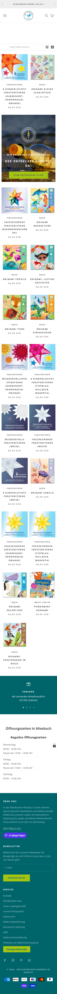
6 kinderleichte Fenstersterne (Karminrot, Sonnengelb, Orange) (14, 96)
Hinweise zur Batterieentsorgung (20, 942)
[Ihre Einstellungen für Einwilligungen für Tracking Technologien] (54, 745)
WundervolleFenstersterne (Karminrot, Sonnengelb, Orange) (14, 385)
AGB (5, 932)
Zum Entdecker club (28, 175)
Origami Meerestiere (42, 224)
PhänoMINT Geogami (42, 608)
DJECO (42, 85)
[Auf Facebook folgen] (4, 960)
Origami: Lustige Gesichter (42, 281)
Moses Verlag (42, 602)
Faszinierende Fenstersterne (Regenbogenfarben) (15, 227)
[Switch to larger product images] (47, 47)
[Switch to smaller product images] (52, 47)
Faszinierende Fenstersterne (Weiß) (42, 443)
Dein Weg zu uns (12, 828)
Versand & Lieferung (14, 926)
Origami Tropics (15, 279)
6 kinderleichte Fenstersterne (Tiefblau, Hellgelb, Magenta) (42, 385)
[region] (28, 692)
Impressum (9, 916)
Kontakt (7, 895)
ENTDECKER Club (12, 900)
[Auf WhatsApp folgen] (29, 960)
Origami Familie (42, 492)
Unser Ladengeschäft (14, 906)
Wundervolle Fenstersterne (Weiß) (14, 443)
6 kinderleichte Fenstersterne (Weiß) (14, 496)
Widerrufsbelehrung (14, 921)
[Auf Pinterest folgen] (21, 960)
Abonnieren (16, 877)
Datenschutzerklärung (15, 937)
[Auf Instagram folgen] (13, 960)
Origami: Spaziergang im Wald (14, 660)
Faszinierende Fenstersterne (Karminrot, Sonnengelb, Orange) (14, 553)
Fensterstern (14, 85)
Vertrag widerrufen (16, 949)
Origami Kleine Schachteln (42, 91)
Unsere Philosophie (13, 911)
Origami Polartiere (15, 608)
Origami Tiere (15, 329)
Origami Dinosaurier (42, 331)
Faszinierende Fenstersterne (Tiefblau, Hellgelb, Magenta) (42, 553)
